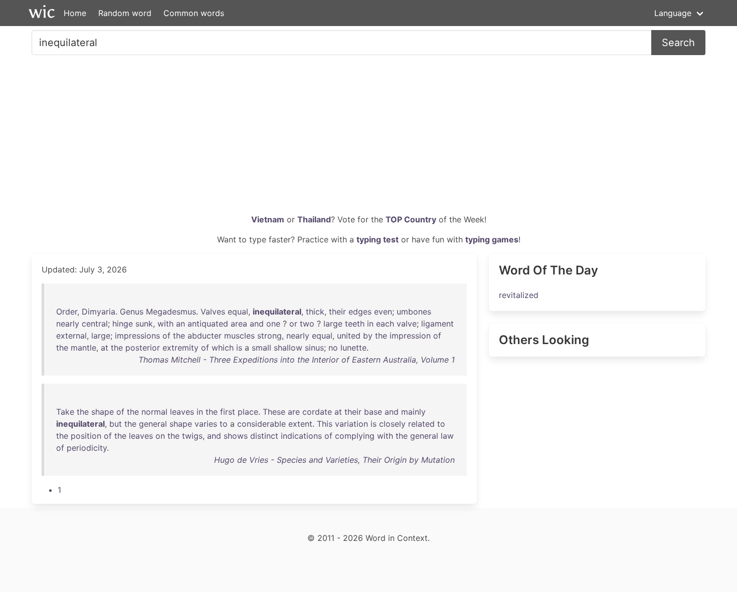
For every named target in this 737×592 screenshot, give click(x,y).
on (160, 436)
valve (407, 324)
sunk (144, 324)
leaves (182, 412)
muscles (239, 336)
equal (238, 312)
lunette (353, 348)
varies (206, 424)
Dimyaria (98, 312)
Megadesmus (171, 312)
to (224, 424)
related (421, 424)
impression (410, 336)
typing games (491, 239)
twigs (192, 436)
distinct (264, 436)
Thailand (314, 219)
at (104, 348)
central (95, 324)
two (307, 324)
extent (300, 424)
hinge (122, 324)
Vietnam (267, 219)
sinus (314, 348)
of (166, 336)
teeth (354, 324)
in (370, 324)
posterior (142, 348)
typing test (377, 239)
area (239, 324)
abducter (205, 336)
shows (236, 436)
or (293, 324)
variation (351, 424)
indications (301, 436)
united (348, 336)
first (227, 412)
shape (102, 412)
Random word (124, 13)
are (294, 412)
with (165, 324)
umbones (414, 312)
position (86, 436)
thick (315, 312)
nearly (67, 324)
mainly (413, 412)
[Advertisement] (368, 138)
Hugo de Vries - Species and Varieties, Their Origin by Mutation (334, 460)
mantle (83, 348)
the (179, 336)
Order (66, 312)
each (385, 324)
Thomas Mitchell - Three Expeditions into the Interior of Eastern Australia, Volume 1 (296, 360)
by (368, 336)
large (332, 324)
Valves (213, 312)
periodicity (87, 448)
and (257, 324)
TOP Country (411, 219)
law (447, 436)
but (115, 424)
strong (269, 336)
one (273, 324)
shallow (288, 348)
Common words (193, 13)
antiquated (208, 324)
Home (75, 13)
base (373, 412)
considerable (261, 424)
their (337, 312)
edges (360, 312)
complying (355, 436)
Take (65, 412)
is (239, 348)
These (274, 412)
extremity (180, 348)
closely (392, 424)
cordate (317, 412)
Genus (131, 312)
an (180, 324)
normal (154, 412)
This (324, 424)
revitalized (518, 295)
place (248, 412)
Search (678, 43)
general (153, 424)
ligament (437, 324)
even (383, 312)
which (223, 348)
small (261, 348)
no (333, 348)
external (71, 336)
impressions (137, 336)
